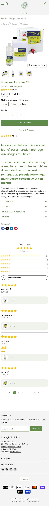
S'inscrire (36, 428)
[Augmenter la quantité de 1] (21, 115)
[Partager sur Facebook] (3, 228)
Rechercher (14, 499)
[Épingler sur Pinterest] (16, 228)
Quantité (4, 110)
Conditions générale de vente (29, 499)
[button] (6, 90)
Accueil (4, 19)
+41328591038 (15, 452)
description (7, 202)
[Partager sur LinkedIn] (11, 228)
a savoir (5, 217)
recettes (6, 207)
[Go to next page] (39, 392)
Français (23, 479)
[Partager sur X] (7, 228)
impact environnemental (13, 212)
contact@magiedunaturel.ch (11, 447)
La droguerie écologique (13, 86)
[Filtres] (3, 278)
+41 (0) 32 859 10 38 (8, 449)
